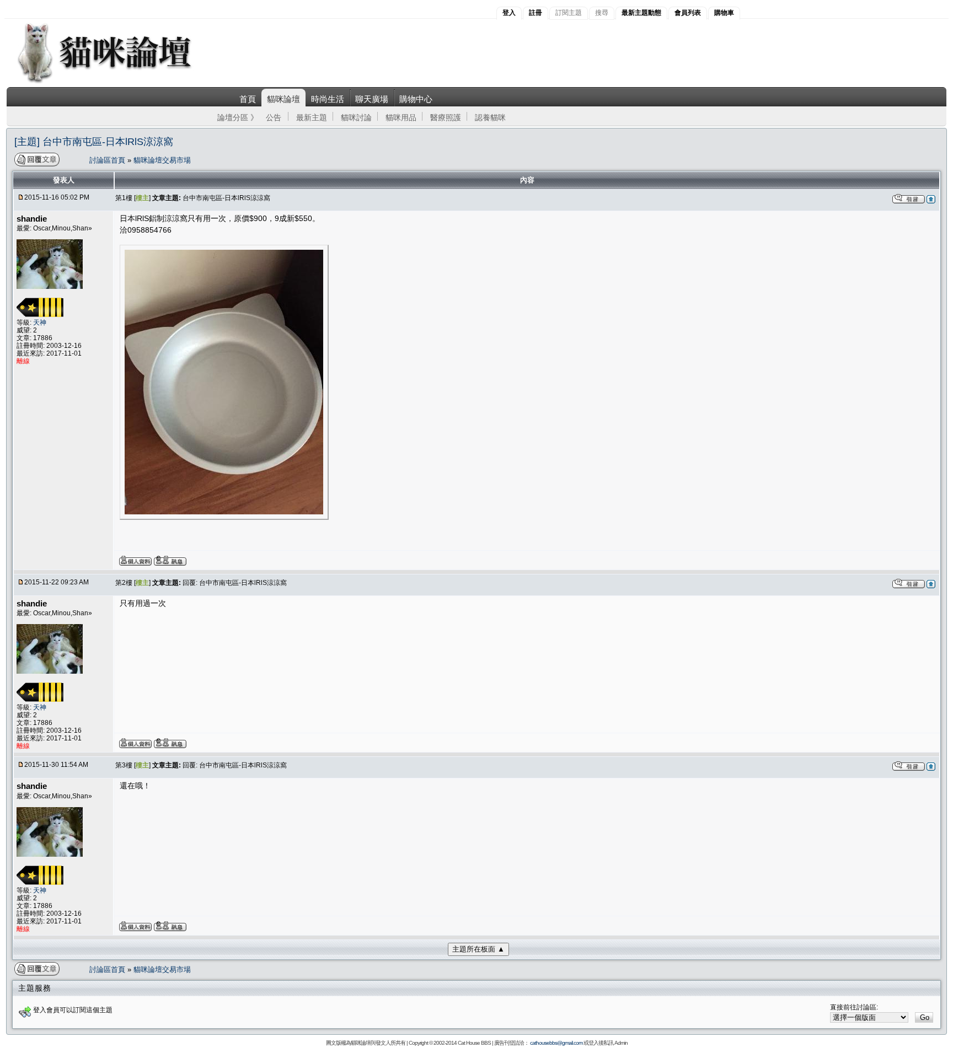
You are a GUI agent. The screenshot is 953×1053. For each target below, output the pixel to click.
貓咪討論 (356, 117)
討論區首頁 (108, 160)
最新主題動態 (641, 13)
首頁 (247, 99)
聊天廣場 (371, 99)
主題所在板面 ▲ (478, 949)
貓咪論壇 (283, 99)
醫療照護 (445, 117)
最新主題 (311, 117)
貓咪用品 (401, 117)
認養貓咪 (490, 117)
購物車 (724, 13)
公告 (273, 117)
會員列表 (687, 13)
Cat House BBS (474, 1043)
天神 (39, 322)
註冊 (535, 13)
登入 (509, 13)
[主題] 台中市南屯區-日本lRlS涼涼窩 (93, 141)
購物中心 (415, 99)
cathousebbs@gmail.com (556, 1043)
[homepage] (119, 82)
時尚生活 (327, 99)
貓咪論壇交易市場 (162, 160)
